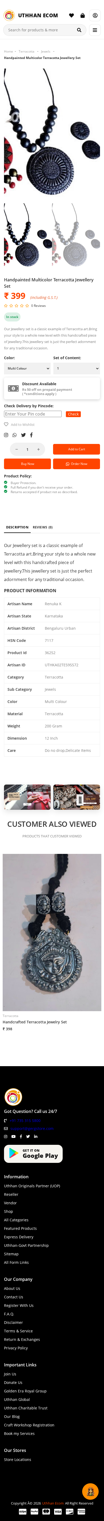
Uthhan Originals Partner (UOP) (32, 1185)
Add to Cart (76, 449)
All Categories (16, 1219)
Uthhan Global (17, 1399)
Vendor (10, 1202)
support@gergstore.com (32, 1128)
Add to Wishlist (23, 424)
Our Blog (12, 1416)
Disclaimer (13, 1322)
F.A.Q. (9, 1313)
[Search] (79, 30)
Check (73, 414)
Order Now (78, 463)
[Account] (95, 15)
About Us (12, 1288)
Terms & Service (18, 1330)
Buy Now (27, 463)
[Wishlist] (71, 15)
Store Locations (17, 1459)
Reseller (11, 1194)
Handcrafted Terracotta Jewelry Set (35, 1021)
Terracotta (26, 51)
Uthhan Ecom (53, 1503)
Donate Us (13, 1382)
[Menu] (95, 30)
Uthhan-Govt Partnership (26, 1245)
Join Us (10, 1373)
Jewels (45, 51)
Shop (8, 1211)
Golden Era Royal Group (25, 1390)
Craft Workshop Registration (29, 1424)
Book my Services (19, 1433)
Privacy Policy (16, 1347)
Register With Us (19, 1305)
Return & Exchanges (22, 1339)
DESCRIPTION (17, 527)
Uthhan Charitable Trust (25, 1407)
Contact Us (13, 1296)
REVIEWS (43, 527)
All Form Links (16, 1262)
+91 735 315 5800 (25, 1120)
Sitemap (11, 1253)
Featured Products (20, 1228)
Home (8, 51)
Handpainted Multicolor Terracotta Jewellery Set (42, 58)
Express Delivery (18, 1236)
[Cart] (82, 15)
